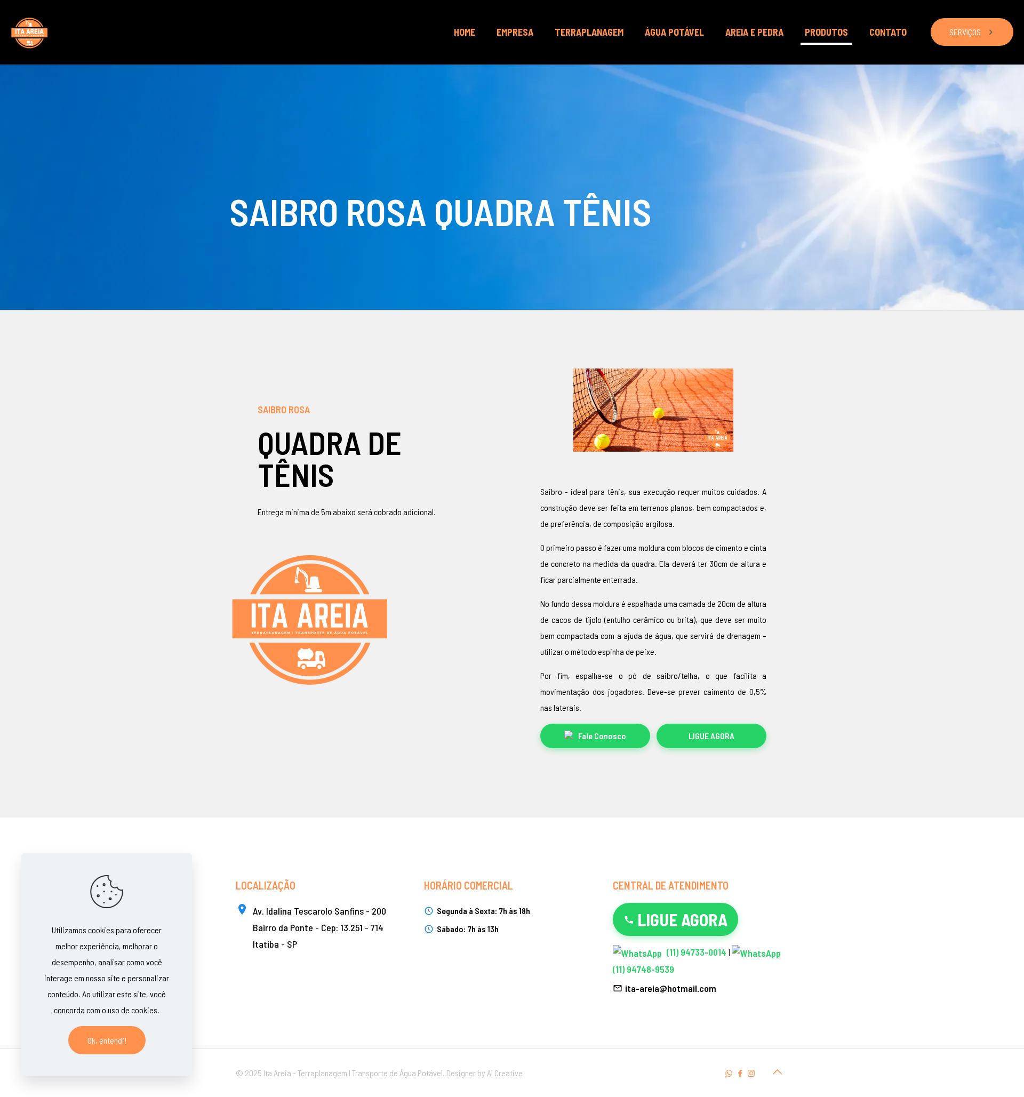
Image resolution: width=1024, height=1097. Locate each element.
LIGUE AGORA (682, 919)
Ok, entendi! (106, 1040)
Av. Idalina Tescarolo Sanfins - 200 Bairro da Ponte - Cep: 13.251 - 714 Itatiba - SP (319, 927)
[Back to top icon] (777, 1071)
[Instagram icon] (751, 1073)
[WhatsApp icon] (729, 1073)
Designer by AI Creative (484, 1073)
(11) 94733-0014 (697, 952)
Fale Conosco (602, 736)
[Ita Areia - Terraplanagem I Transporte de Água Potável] (29, 32)
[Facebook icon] (740, 1073)
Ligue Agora (711, 736)
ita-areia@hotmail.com (670, 988)
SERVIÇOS (965, 32)
